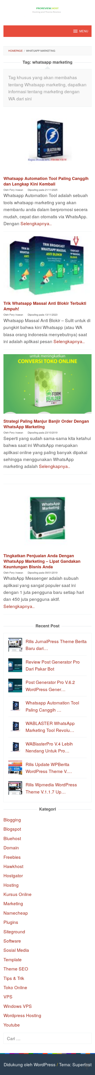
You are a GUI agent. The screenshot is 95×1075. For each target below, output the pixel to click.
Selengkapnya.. (36, 223)
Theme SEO (15, 968)
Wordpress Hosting (22, 1015)
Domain (11, 847)
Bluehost (12, 838)
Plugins (10, 922)
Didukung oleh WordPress (30, 1064)
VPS (7, 996)
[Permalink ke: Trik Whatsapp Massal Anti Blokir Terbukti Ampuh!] (47, 267)
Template (12, 959)
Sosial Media (16, 950)
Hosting (11, 885)
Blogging (12, 819)
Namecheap (15, 913)
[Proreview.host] (47, 9)
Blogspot (12, 829)
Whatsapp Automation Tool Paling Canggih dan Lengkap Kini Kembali (46, 181)
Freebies (12, 857)
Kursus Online (17, 894)
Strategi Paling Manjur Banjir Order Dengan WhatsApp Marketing (46, 424)
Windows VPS (17, 1006)
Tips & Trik (13, 978)
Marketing (13, 903)
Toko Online (15, 987)
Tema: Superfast (75, 1064)
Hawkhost (13, 866)
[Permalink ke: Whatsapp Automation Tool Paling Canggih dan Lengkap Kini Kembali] (47, 143)
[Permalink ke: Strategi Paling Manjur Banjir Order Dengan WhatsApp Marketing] (47, 385)
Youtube (11, 1024)
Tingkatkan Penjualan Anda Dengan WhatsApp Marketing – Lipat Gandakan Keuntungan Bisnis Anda (41, 561)
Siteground (14, 931)
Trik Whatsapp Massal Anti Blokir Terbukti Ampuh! (44, 306)
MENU (83, 31)
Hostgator (13, 875)
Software (12, 940)
